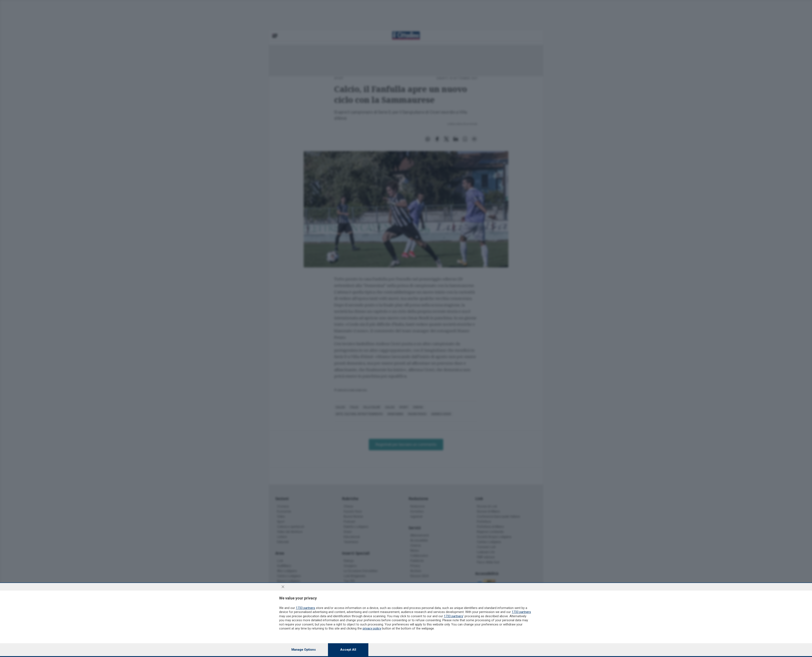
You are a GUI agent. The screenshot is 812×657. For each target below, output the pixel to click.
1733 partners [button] (305, 608)
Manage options (303, 649)
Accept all (348, 649)
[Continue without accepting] (283, 587)
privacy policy (372, 628)
